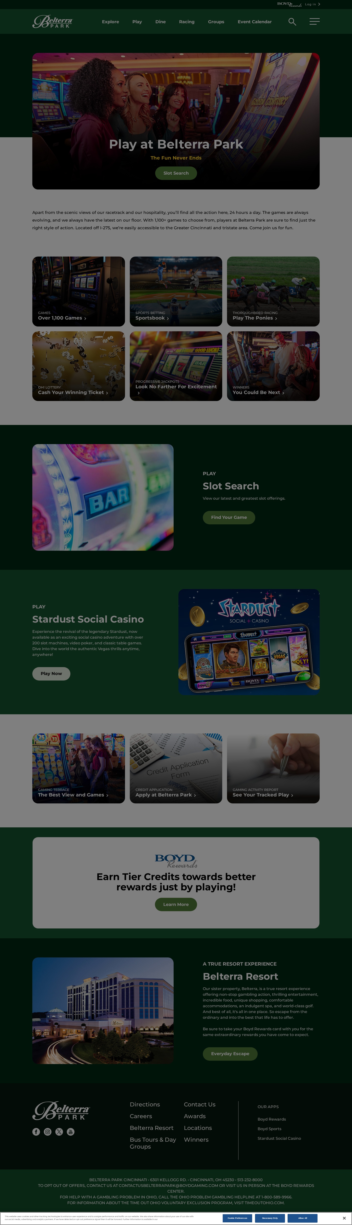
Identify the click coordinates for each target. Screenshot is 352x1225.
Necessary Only (270, 1218)
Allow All (302, 1218)
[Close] (344, 1218)
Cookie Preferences (237, 1218)
